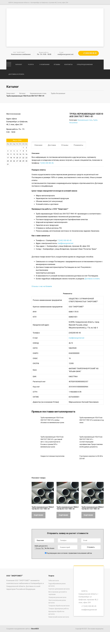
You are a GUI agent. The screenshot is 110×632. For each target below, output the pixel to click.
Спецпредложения (85, 64)
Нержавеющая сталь (84, 120)
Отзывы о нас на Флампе (42, 286)
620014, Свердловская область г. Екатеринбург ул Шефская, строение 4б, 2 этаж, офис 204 (89, 597)
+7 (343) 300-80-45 (90, 53)
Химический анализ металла (58, 617)
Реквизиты (78, 145)
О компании (44, 64)
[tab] (38, 145)
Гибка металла (53, 580)
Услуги (31, 64)
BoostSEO (35, 629)
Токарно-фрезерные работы (58, 608)
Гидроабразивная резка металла (57, 585)
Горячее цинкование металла (59, 589)
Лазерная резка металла (57, 597)
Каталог (18, 64)
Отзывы (57, 64)
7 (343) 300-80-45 (46, 163)
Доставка (52, 145)
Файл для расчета (41, 546)
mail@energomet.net (65, 243)
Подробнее (38, 515)
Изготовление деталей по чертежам (57, 593)
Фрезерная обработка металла (56, 613)
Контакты (68, 64)
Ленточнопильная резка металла (57, 601)
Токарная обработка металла (59, 606)
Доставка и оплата (16, 74)
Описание (38, 145)
